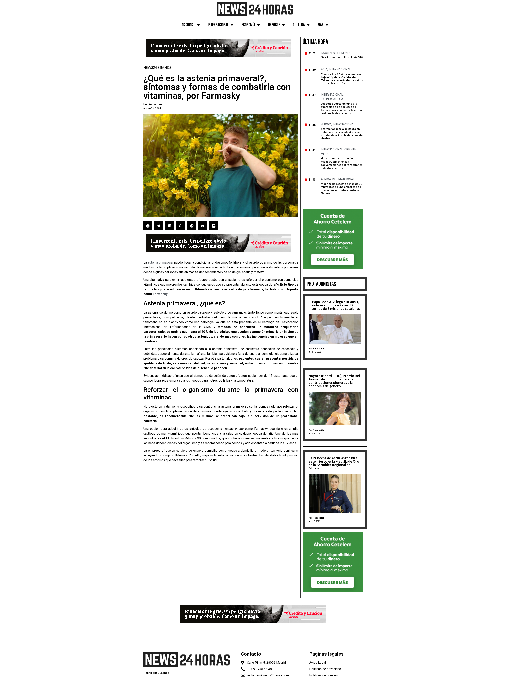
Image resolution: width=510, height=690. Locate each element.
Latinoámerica (332, 99)
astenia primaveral (160, 262)
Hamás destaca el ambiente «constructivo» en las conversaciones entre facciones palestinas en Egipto (341, 163)
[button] (147, 225)
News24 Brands (157, 67)
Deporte (274, 24)
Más (321, 24)
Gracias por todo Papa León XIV (342, 57)
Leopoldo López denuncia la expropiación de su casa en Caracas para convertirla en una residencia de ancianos (342, 108)
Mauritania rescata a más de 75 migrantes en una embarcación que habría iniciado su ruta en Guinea (341, 188)
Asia (324, 69)
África (326, 179)
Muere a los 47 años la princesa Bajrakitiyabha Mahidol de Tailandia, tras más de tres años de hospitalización (342, 78)
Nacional (188, 24)
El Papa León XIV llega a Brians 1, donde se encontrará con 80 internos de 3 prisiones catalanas (334, 305)
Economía (248, 24)
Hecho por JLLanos (156, 672)
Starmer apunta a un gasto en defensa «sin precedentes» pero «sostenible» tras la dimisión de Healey (342, 133)
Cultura (299, 24)
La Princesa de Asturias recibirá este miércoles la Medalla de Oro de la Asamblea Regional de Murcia (334, 463)
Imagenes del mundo (336, 53)
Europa (326, 124)
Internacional (218, 24)
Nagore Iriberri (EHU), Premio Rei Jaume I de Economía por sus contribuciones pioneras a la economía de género (334, 381)
